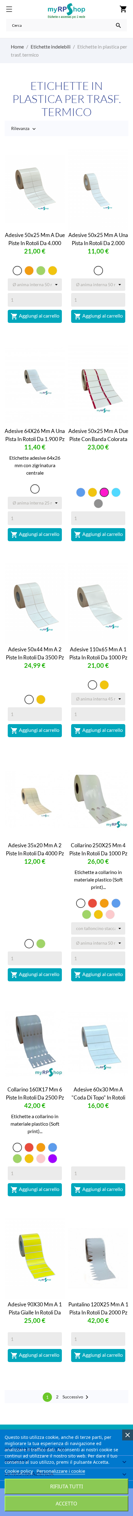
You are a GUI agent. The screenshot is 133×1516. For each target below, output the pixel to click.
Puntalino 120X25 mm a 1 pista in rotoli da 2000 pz (98, 1308)
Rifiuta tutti (66, 1486)
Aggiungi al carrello (35, 316)
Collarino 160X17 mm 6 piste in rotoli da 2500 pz (35, 1093)
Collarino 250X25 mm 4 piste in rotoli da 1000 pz (98, 849)
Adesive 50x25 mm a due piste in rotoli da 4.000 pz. (35, 239)
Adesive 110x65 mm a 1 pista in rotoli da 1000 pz (98, 653)
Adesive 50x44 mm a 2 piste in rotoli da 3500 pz (35, 653)
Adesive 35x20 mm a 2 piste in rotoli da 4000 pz (35, 849)
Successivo (76, 1397)
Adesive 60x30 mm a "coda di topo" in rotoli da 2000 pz (98, 1093)
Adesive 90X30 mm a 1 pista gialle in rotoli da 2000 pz (35, 1308)
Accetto (66, 1503)
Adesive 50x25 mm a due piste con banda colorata (98, 435)
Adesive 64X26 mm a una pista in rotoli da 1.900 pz (35, 435)
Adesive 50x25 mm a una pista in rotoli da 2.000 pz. (98, 239)
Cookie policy (19, 1471)
